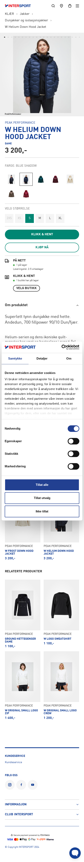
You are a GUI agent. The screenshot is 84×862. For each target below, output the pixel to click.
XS (19, 218)
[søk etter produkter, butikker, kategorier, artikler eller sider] (53, 6)
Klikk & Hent (42, 234)
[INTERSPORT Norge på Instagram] (10, 785)
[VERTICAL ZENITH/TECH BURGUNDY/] (26, 193)
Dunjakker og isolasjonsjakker (26, 20)
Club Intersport (19, 814)
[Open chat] (75, 853)
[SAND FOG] (70, 179)
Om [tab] (68, 358)
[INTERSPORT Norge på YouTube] (33, 785)
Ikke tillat (42, 511)
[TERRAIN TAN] (11, 193)
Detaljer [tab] (42, 358)
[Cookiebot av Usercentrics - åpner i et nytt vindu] (61, 347)
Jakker (25, 14)
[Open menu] (77, 6)
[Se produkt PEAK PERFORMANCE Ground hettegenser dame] (22, 614)
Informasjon (16, 804)
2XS (9, 218)
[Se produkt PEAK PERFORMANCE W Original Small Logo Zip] (22, 685)
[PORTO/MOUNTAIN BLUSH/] (55, 179)
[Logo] (20, 6)
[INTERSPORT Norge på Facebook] (21, 785)
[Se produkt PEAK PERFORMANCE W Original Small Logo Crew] (61, 685)
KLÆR (9, 14)
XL (60, 218)
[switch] (73, 441)
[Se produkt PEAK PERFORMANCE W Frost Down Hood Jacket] (22, 526)
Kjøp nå (42, 247)
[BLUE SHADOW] (26, 179)
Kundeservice (13, 762)
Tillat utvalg (42, 498)
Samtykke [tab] (15, 358)
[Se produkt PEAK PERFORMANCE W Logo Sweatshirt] (61, 614)
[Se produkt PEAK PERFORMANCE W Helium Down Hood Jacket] (61, 526)
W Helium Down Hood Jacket (25, 27)
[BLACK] (11, 179)
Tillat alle (42, 484)
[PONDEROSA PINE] (40, 179)
